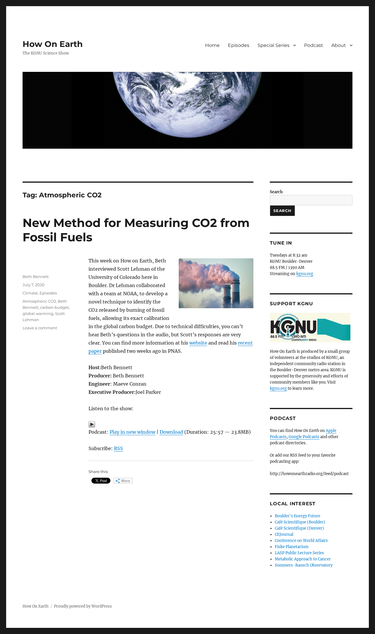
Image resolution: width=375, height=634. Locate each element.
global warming (38, 313)
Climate (30, 293)
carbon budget (54, 307)
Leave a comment (40, 328)
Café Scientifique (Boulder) (300, 522)
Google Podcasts (304, 436)
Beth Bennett (36, 276)
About (338, 45)
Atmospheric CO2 (39, 301)
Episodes (238, 45)
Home (212, 45)
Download (171, 432)
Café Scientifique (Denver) (299, 528)
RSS (118, 448)
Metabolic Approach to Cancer (303, 559)
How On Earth (53, 44)
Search (276, 191)
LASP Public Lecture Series (299, 552)
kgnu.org (304, 273)
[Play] (170, 424)
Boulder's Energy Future (297, 515)
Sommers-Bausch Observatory (304, 565)
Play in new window (132, 432)
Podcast (313, 45)
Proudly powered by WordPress (83, 606)
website (198, 343)
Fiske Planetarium (291, 546)
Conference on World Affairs (301, 540)
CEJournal (284, 534)
